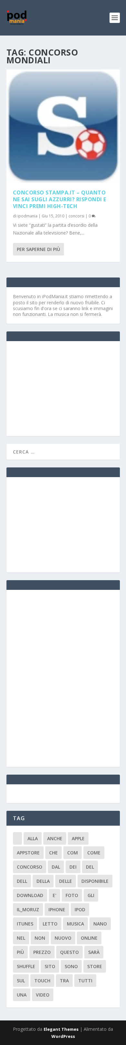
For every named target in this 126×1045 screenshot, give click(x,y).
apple (78, 838)
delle (65, 881)
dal (56, 867)
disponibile (95, 881)
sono (71, 966)
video (42, 995)
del (90, 867)
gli (91, 895)
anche (54, 838)
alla (32, 838)
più (20, 952)
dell (22, 881)
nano (100, 924)
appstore (28, 853)
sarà (94, 952)
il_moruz (28, 909)
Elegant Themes (61, 1029)
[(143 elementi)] (17, 838)
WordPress (63, 1036)
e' (54, 895)
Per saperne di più (38, 249)
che (53, 853)
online (89, 938)
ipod (80, 909)
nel (21, 938)
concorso (29, 867)
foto (72, 895)
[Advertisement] (61, 388)
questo (69, 952)
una (21, 995)
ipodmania (27, 216)
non (40, 938)
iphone (56, 909)
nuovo (63, 938)
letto (50, 924)
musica (75, 924)
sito (50, 966)
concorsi (76, 216)
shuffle (26, 966)
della (43, 881)
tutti (85, 980)
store (94, 966)
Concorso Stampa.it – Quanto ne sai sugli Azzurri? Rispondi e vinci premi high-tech (59, 199)
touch (42, 980)
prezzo (42, 952)
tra (64, 980)
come (93, 853)
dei (73, 867)
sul (21, 980)
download (30, 895)
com (72, 853)
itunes (25, 924)
